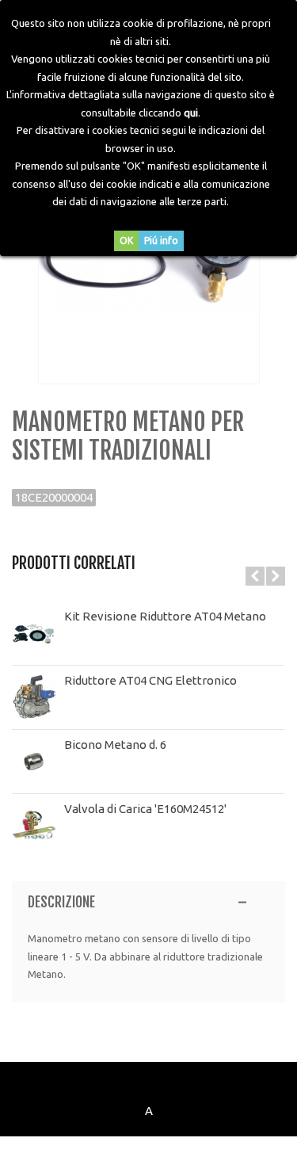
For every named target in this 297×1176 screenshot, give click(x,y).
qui (191, 112)
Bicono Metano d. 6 (115, 744)
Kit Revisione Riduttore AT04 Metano (165, 616)
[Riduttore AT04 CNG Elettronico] (34, 697)
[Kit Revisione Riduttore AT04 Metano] (34, 633)
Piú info (161, 240)
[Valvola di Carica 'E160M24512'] (34, 825)
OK (126, 240)
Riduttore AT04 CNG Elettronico (150, 680)
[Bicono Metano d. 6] (34, 761)
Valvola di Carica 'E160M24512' (145, 808)
